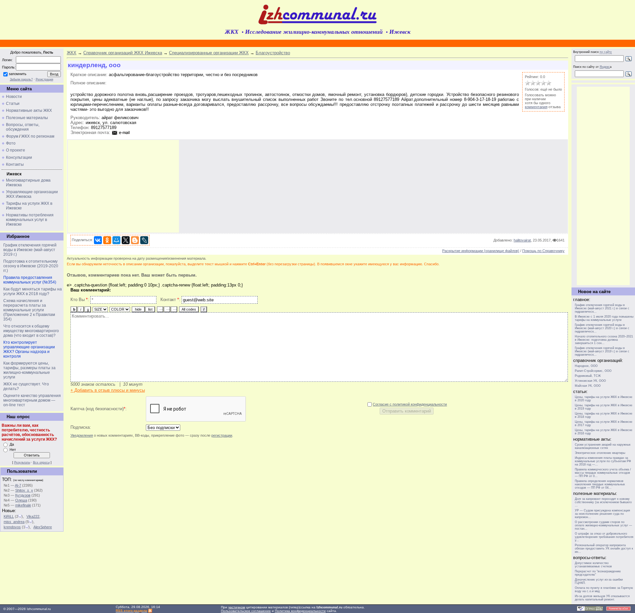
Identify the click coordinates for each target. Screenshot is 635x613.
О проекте (15, 150)
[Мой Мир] (116, 240)
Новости (14, 96)
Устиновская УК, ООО (590, 380)
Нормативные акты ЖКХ (29, 110)
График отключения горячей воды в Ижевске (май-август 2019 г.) (30, 250)
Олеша (21, 500)
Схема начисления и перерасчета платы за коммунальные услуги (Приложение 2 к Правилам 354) (29, 310)
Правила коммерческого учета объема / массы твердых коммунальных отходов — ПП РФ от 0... (603, 473)
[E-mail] (121, 132)
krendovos (12, 527)
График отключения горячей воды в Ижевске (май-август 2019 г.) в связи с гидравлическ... (602, 351)
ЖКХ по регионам (37, 136)
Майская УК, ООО (588, 385)
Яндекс (605, 66)
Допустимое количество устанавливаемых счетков (593, 564)
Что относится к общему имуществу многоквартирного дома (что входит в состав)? (31, 331)
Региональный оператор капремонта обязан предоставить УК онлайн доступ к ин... (604, 548)
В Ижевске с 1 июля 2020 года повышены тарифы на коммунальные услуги (604, 318)
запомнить (17, 74)
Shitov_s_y (24, 490)
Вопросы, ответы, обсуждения (22, 127)
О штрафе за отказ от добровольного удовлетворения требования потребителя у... (604, 537)
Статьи (13, 103)
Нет (13, 450)
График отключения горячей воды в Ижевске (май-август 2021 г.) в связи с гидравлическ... (602, 308)
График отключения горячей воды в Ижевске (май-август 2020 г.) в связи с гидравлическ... (602, 328)
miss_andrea (14, 522)
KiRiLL (9, 516)
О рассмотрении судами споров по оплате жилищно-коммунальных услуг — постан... (603, 525)
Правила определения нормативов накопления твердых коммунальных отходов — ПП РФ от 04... (600, 484)
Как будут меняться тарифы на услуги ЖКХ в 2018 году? (32, 291)
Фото (11, 143)
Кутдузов (22, 495)
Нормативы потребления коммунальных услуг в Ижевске (30, 220)
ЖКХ (71, 52)
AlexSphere (42, 527)
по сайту (606, 52)
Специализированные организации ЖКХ (209, 52)
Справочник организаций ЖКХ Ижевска (122, 52)
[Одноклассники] (107, 240)
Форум (12, 136)
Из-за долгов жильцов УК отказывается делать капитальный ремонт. (602, 597)
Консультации (19, 157)
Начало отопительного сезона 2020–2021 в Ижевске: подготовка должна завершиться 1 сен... (604, 340)
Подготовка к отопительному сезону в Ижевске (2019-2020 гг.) (30, 266)
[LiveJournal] (144, 240)
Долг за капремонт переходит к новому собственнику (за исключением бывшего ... (603, 502)
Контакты (15, 164)
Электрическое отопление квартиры (600, 453)
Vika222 (32, 516)
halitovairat (522, 240)
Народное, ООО (586, 366)
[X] (126, 240)
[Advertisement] (123, 186)
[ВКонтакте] (98, 240)
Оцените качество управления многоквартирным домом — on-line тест (32, 400)
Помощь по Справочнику (543, 251)
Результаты (22, 462)
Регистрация (44, 79)
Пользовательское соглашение (246, 611)
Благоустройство (273, 52)
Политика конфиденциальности (300, 611)
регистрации (221, 435)
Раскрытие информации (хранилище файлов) (480, 251)
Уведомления (81, 435)
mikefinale (23, 505)
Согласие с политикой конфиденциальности (410, 404)
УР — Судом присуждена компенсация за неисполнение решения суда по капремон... (602, 514)
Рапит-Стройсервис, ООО (593, 370)
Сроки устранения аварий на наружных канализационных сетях (603, 446)
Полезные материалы (27, 117)
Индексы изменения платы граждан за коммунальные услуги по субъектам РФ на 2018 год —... (603, 461)
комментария (536, 107)
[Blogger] (135, 240)
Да (12, 444)
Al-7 (18, 485)
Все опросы (41, 462)
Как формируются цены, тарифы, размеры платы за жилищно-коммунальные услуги (29, 370)
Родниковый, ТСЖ (588, 375)
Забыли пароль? (21, 79)
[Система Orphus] (590, 610)
